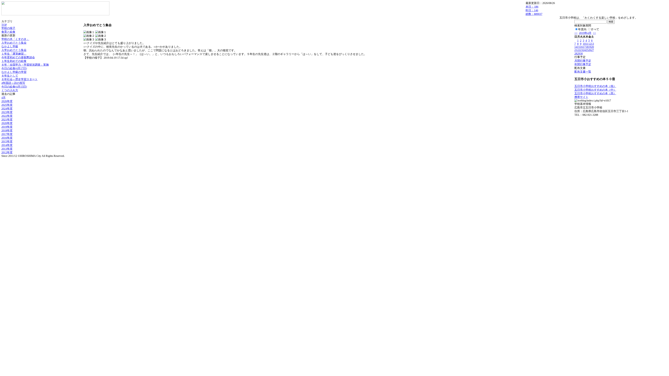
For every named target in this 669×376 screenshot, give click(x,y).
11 (587, 43)
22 (578, 50)
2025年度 (7, 104)
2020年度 (7, 123)
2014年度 (7, 145)
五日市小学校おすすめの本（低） (595, 86)
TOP (4, 24)
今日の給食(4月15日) (14, 86)
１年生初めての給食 (13, 61)
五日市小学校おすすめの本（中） (595, 89)
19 (589, 46)
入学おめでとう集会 (13, 42)
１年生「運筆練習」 (13, 53)
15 (578, 46)
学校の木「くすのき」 (15, 39)
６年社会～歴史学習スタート (19, 79)
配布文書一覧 (582, 71)
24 (584, 50)
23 (581, 50)
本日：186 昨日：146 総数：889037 (534, 10)
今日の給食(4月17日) (14, 68)
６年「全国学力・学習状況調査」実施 (25, 64)
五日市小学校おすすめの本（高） (595, 93)
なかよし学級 (9, 46)
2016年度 (7, 137)
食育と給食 (8, 31)
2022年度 (7, 115)
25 (587, 50)
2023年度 (7, 112)
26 (589, 50)
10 (584, 43)
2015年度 (7, 141)
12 (589, 43)
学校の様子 (8, 28)
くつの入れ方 (9, 90)
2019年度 (7, 126)
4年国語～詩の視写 (13, 82)
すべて (595, 29)
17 (584, 46)
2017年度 (7, 134)
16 (581, 46)
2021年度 (7, 119)
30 (581, 53)
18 (587, 46)
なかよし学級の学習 (13, 71)
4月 (3, 97)
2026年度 (7, 101)
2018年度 (7, 130)
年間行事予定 (582, 64)
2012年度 (7, 152)
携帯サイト (581, 97)
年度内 (582, 29)
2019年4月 (585, 33)
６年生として (9, 75)
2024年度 (7, 108)
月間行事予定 (582, 60)
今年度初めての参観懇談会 (18, 57)
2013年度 (7, 148)
